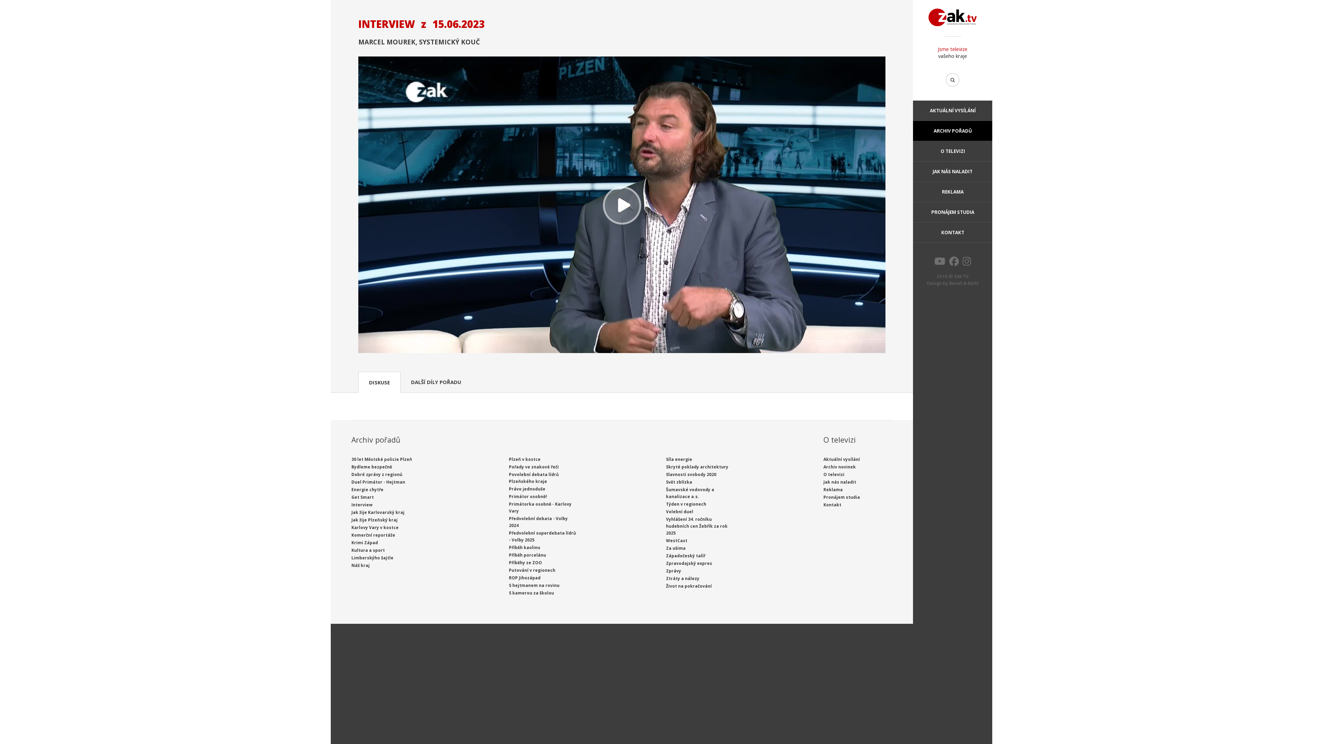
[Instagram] (967, 263)
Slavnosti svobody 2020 (691, 474)
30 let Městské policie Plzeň (381, 459)
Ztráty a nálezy (682, 578)
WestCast (676, 541)
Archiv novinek (839, 467)
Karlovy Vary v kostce (375, 527)
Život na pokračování (689, 586)
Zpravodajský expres (689, 563)
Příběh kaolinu (524, 547)
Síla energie (679, 459)
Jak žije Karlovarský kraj (377, 512)
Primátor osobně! (528, 496)
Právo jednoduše (527, 489)
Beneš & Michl (963, 283)
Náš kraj (360, 565)
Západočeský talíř (685, 556)
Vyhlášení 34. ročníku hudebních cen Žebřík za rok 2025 (697, 526)
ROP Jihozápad (525, 578)
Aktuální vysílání (953, 110)
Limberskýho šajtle (372, 558)
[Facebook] (954, 263)
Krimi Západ (364, 543)
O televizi (953, 151)
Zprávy (673, 571)
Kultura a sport (368, 550)
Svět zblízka (679, 482)
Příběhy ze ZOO (525, 563)
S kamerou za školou (531, 593)
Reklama (953, 192)
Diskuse (379, 382)
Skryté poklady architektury (697, 467)
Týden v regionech (686, 504)
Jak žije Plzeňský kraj (374, 520)
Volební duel (679, 512)
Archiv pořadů (953, 131)
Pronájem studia (952, 212)
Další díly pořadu (436, 382)
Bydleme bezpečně (371, 467)
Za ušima (676, 548)
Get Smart (362, 497)
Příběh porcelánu (527, 555)
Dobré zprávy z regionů (376, 474)
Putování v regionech (532, 570)
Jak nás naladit (953, 171)
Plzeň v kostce (525, 459)
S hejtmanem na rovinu (534, 585)
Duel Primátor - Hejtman (378, 482)
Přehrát (621, 205)
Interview (361, 505)
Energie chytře (367, 490)
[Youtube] (940, 263)
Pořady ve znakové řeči (534, 467)
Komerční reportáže (373, 535)
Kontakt (952, 232)
